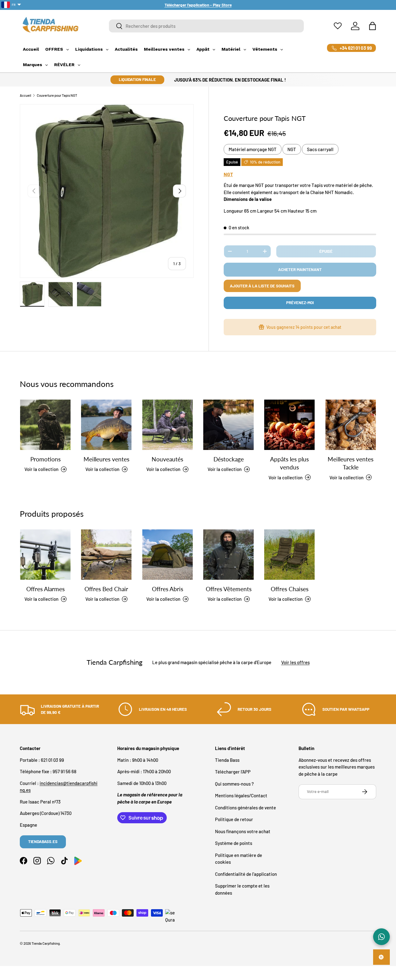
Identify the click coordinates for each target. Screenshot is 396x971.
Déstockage (228, 459)
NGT (291, 149)
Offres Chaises (289, 588)
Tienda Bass (227, 760)
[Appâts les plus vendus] (289, 425)
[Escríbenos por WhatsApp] (381, 936)
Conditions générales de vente (245, 807)
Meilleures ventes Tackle (350, 463)
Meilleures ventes (106, 459)
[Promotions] (45, 425)
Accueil (25, 95)
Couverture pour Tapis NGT (57, 95)
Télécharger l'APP (233, 771)
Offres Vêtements (229, 588)
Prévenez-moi (300, 302)
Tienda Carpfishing (46, 943)
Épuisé (326, 251)
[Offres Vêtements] (228, 554)
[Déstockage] (228, 425)
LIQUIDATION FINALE (137, 79)
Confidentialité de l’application (246, 874)
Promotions (45, 459)
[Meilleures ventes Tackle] (350, 425)
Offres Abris (167, 588)
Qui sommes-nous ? (234, 784)
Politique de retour (234, 819)
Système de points (233, 843)
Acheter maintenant (300, 269)
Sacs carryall (320, 149)
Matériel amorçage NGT (253, 149)
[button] (372, 26)
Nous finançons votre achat (242, 831)
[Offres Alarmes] (45, 554)
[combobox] (206, 25)
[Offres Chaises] (289, 554)
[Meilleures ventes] (106, 425)
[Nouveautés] (167, 425)
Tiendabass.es (43, 841)
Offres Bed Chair (106, 588)
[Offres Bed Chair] (106, 554)
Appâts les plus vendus (289, 463)
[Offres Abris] (167, 554)
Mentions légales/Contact (241, 795)
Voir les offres (295, 662)
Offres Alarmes (45, 588)
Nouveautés (167, 459)
